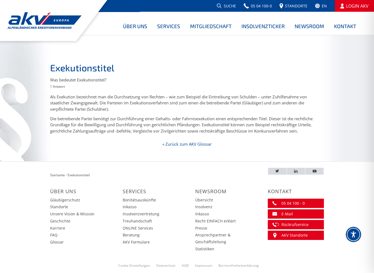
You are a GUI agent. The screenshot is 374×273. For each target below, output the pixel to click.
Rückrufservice (295, 224)
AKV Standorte (294, 235)
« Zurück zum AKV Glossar (187, 144)
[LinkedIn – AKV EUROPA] (296, 171)
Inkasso (129, 206)
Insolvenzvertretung (141, 213)
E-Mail (287, 213)
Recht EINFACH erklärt (215, 221)
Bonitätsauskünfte (139, 199)
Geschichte (60, 221)
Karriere (57, 228)
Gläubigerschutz (65, 199)
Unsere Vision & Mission (72, 213)
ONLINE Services (138, 228)
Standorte (59, 206)
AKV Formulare (136, 242)
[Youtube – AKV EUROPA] (314, 171)
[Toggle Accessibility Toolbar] (353, 234)
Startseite (57, 175)
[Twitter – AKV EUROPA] (277, 171)
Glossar (57, 242)
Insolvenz (203, 206)
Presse (201, 228)
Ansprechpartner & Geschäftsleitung (213, 238)
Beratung (131, 234)
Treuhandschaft (137, 221)
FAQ (53, 234)
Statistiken (204, 248)
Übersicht (204, 199)
